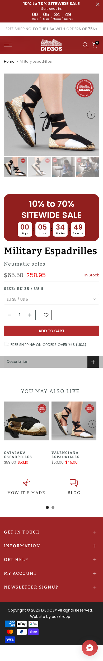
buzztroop (61, 616)
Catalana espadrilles (18, 455)
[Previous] (12, 115)
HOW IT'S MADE (26, 492)
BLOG (74, 492)
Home (9, 61)
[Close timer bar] (98, 4)
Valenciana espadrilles (66, 455)
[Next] (91, 115)
